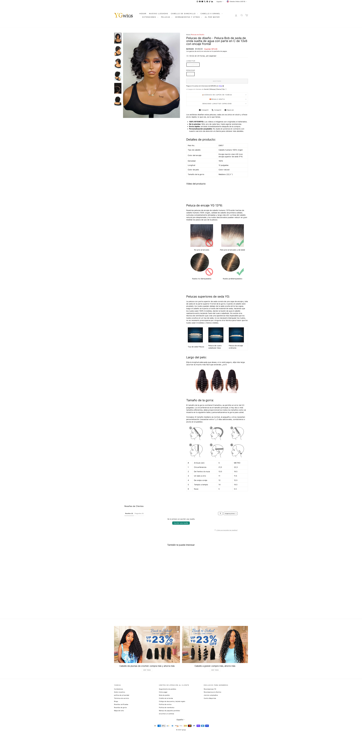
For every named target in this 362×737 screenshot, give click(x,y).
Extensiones (149, 17)
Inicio (188, 34)
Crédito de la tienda (166, 698)
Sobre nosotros (119, 692)
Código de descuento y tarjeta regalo (172, 701)
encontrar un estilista (166, 714)
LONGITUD (190, 61)
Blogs (116, 701)
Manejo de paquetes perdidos (169, 710)
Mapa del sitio (119, 710)
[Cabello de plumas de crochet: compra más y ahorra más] (147, 644)
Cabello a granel (211, 13)
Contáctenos (118, 689)
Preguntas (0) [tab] (139, 513)
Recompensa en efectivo (212, 692)
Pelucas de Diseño (197, 34)
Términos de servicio (121, 698)
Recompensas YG (210, 689)
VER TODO (147, 670)
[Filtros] (220, 513)
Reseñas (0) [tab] (129, 513)
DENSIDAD (190, 70)
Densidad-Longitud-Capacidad (217, 103)
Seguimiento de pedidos (167, 689)
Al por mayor (212, 17)
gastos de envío (195, 51)
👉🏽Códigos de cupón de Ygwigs (217, 95)
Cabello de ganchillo (183, 13)
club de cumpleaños (211, 695)
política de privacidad (121, 695)
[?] (226, 89)
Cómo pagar (163, 692)
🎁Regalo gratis (217, 99)
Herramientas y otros (188, 17)
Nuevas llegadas (158, 13)
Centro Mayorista (210, 698)
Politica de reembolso (166, 707)
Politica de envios (165, 704)
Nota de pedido (164, 695)
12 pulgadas (193, 65)
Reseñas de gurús (120, 707)
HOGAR (142, 13)
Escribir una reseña (181, 523)
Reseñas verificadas (121, 704)
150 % (190, 74)
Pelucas (166, 17)
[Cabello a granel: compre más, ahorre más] (215, 644)
